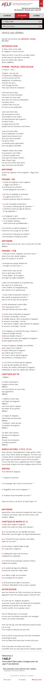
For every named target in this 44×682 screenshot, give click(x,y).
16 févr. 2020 (21, 22)
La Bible (36, 15)
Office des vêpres (21, 26)
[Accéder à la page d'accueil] (7, 4)
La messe (7, 15)
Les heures (22, 15)
